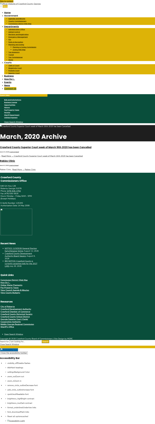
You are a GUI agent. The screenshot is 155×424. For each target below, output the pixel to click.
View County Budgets (10, 293)
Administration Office (16, 29)
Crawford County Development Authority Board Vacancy (18, 254)
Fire (9, 40)
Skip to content (6, 1)
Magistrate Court (15, 68)
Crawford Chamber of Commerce (15, 311)
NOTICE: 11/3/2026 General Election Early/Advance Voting (21, 249)
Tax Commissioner (15, 57)
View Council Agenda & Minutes (15, 290)
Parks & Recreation (15, 42)
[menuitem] (79, 19)
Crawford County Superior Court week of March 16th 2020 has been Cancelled (45, 147)
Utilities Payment (11, 118)
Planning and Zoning (16, 45)
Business (9, 75)
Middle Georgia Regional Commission (17, 324)
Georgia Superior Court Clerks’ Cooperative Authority (14, 320)
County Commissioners (17, 21)
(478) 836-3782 (14, 191)
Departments (11, 26)
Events (7, 82)
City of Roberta (8, 306)
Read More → (42, 156)
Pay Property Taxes (11, 110)
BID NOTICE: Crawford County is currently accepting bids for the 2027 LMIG (21, 263)
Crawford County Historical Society (16, 314)
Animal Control (14, 32)
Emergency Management (18, 37)
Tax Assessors (14, 52)
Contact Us (10, 88)
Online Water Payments (11, 285)
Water (10, 60)
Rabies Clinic (7, 161)
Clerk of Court (13, 66)
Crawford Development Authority (16, 309)
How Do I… (9, 79)
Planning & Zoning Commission (24, 47)
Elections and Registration (18, 34)
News (7, 85)
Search (45, 341)
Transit (11, 55)
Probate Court (14, 71)
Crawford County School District (15, 316)
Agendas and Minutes (16, 19)
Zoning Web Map (19, 50)
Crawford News (14, 152)
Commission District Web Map (19, 24)
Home (7, 12)
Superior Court (14, 73)
